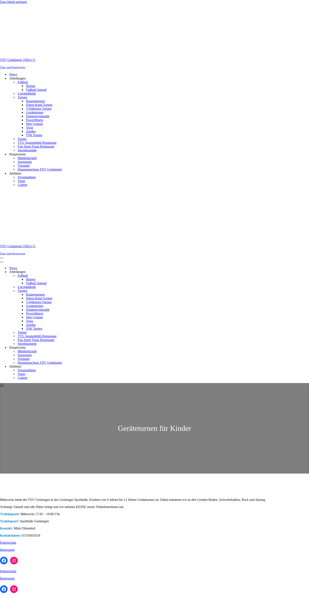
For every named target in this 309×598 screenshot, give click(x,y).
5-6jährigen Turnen (39, 108)
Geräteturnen (34, 112)
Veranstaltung (27, 177)
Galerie (22, 185)
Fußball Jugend (36, 89)
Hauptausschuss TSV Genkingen (40, 169)
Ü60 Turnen (34, 135)
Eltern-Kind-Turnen (39, 105)
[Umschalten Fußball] (73, 276)
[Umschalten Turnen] (73, 291)
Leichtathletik (27, 93)
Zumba (31, 131)
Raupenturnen (35, 101)
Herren (30, 86)
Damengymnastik (37, 116)
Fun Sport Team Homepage (36, 146)
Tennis (22, 139)
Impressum (7, 550)
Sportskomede (27, 150)
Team (21, 181)
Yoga (29, 127)
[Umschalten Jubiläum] (73, 366)
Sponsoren (25, 162)
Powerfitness (34, 120)
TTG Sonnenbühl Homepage (37, 142)
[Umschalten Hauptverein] (73, 347)
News (13, 74)
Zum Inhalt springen (13, 2)
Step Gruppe (34, 124)
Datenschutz (8, 542)
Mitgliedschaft (27, 158)
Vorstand (23, 165)
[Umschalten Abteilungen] (73, 272)
